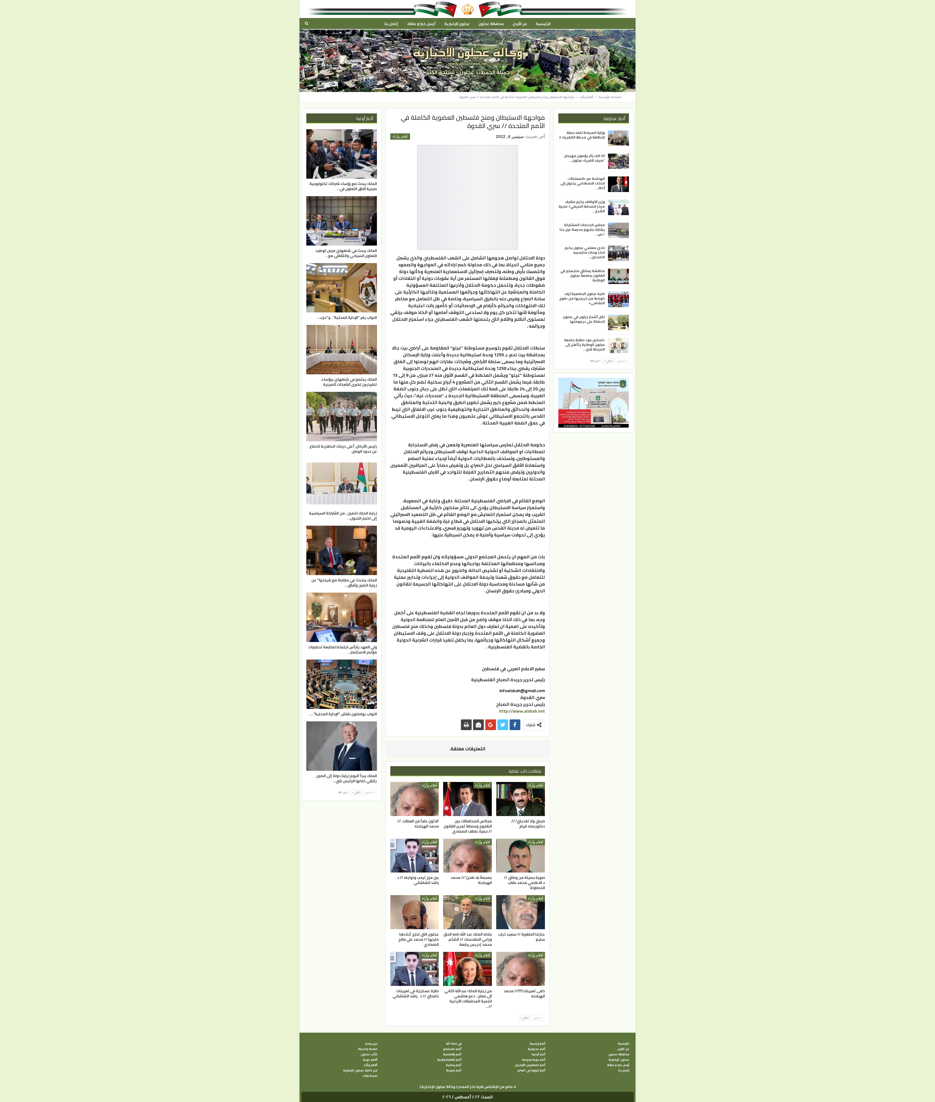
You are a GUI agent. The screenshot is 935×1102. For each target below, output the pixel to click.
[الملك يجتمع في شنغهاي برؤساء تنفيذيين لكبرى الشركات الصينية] (341, 349)
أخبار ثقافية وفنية (449, 1059)
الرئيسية (543, 23)
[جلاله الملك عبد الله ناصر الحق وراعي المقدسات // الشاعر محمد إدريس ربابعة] (467, 912)
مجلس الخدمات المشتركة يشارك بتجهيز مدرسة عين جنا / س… (582, 229)
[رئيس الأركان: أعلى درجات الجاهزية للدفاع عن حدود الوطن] (341, 416)
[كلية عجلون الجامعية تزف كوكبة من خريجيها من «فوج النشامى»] (618, 299)
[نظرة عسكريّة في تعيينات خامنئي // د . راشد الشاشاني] (414, 969)
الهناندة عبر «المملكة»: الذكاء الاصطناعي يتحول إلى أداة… (582, 183)
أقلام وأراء (400, 136)
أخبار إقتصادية (452, 1054)
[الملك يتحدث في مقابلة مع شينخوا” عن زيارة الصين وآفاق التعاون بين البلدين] (341, 550)
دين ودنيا (371, 1043)
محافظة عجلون (491, 23)
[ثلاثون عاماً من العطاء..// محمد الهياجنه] (414, 799)
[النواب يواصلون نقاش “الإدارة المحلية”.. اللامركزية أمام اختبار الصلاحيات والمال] (341, 684)
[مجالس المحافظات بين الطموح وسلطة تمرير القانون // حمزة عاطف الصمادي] (467, 799)
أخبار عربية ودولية (533, 1059)
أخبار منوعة (453, 1070)
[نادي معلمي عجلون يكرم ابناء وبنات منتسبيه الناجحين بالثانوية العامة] (618, 253)
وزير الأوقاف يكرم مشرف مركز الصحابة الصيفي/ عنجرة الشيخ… (582, 206)
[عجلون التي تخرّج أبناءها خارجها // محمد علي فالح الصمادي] (414, 912)
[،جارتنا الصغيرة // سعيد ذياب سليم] (520, 912)
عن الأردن (520, 23)
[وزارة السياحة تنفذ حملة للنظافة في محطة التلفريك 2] (618, 138)
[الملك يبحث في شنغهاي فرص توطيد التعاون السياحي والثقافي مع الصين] (341, 221)
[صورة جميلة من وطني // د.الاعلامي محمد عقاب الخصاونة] (520, 856)
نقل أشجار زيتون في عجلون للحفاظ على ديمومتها (584, 319)
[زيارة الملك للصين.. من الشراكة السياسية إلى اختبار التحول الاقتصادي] (341, 483)
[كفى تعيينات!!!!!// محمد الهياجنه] (520, 969)
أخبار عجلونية (536, 1049)
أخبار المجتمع (452, 1049)
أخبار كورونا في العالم (531, 1070)
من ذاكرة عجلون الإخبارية (360, 1070)
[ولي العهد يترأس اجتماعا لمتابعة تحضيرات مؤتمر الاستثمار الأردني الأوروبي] (341, 617)
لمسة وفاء (369, 1075)
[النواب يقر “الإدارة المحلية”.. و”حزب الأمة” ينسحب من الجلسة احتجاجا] (341, 287)
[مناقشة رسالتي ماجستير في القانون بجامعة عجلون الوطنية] (618, 276)
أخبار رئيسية (537, 1043)
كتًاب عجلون (369, 1054)
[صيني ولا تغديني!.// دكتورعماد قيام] (520, 799)
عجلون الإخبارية (457, 23)
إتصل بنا (391, 23)
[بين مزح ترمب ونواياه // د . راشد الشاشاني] (414, 856)
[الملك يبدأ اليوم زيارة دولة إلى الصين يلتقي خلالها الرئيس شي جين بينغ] (341, 746)
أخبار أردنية (538, 1054)
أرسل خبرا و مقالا (421, 23)
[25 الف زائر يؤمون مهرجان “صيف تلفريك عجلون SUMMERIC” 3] (618, 161)
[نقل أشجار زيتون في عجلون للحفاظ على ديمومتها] (618, 322)
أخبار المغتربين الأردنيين (530, 1065)
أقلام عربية (370, 1059)
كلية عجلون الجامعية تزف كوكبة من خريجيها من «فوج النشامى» (582, 298)
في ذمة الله (453, 1043)
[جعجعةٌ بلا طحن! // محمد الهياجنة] (467, 856)
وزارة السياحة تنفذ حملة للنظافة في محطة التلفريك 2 (582, 134)
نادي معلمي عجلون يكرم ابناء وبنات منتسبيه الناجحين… (585, 252)
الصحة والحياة (367, 1049)
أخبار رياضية (453, 1065)
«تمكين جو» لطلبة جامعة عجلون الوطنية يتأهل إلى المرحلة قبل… (584, 344)
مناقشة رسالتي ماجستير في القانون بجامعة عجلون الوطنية (582, 275)
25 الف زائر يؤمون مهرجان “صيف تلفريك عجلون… (584, 157)
